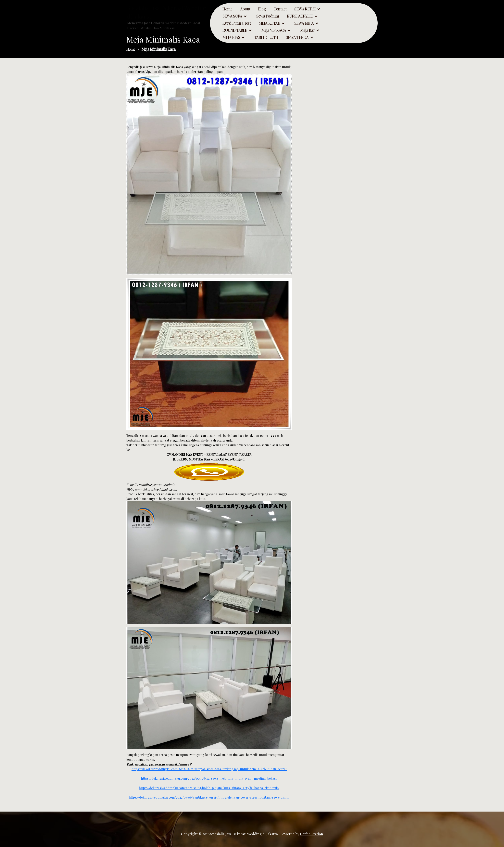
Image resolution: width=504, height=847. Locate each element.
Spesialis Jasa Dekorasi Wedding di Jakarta (166, 12)
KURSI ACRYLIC (300, 16)
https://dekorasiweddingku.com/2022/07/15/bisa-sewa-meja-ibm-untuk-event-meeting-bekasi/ (209, 778)
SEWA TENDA (297, 37)
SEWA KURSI (304, 8)
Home (227, 8)
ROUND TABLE (234, 30)
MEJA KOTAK (269, 23)
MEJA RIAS (231, 37)
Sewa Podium (267, 16)
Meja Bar (307, 30)
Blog (262, 8)
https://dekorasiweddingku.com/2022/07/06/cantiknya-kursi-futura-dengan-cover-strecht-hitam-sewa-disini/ (209, 797)
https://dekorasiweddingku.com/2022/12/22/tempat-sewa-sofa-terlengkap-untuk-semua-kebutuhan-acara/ (209, 769)
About (245, 8)
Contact (279, 8)
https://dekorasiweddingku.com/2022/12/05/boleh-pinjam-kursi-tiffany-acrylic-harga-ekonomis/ (209, 788)
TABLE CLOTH (266, 37)
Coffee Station (311, 834)
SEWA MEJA (304, 23)
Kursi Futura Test (236, 23)
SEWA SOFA (232, 16)
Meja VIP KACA (273, 30)
